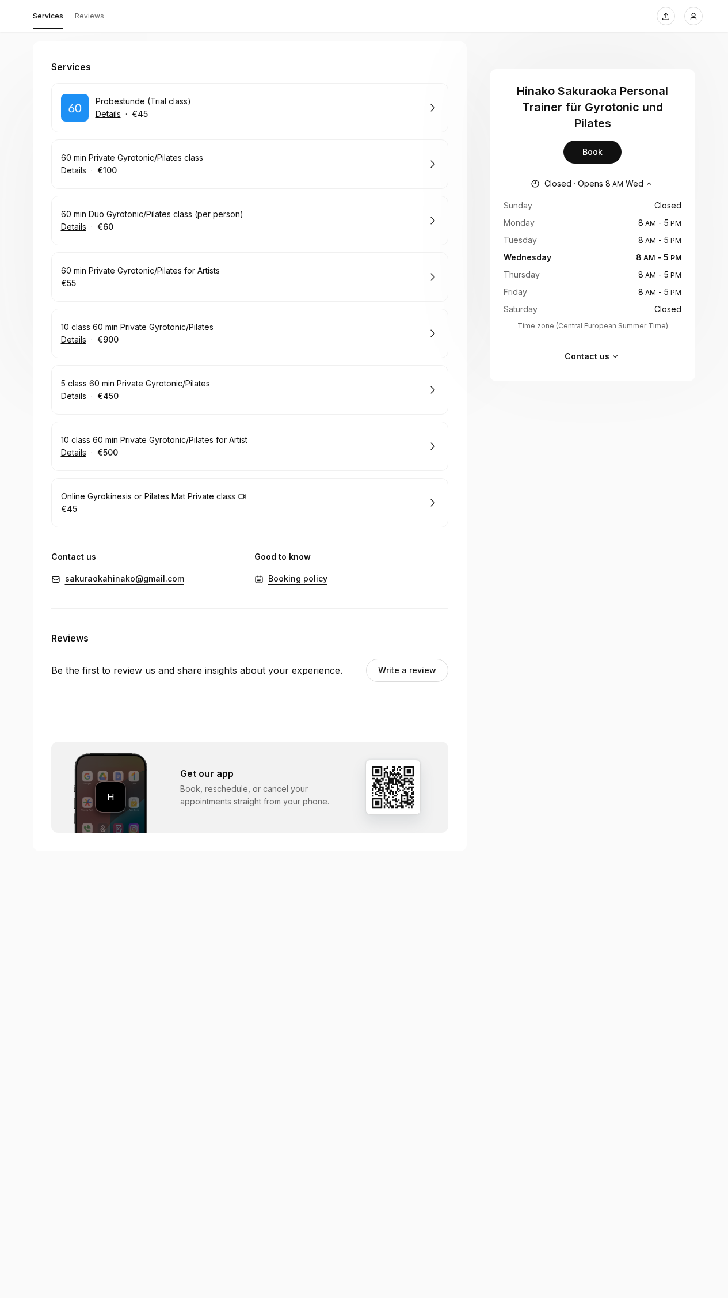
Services (48, 16)
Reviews (89, 16)
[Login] (693, 16)
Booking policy (297, 578)
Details (108, 114)
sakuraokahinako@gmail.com (124, 578)
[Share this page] (666, 16)
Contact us (587, 356)
